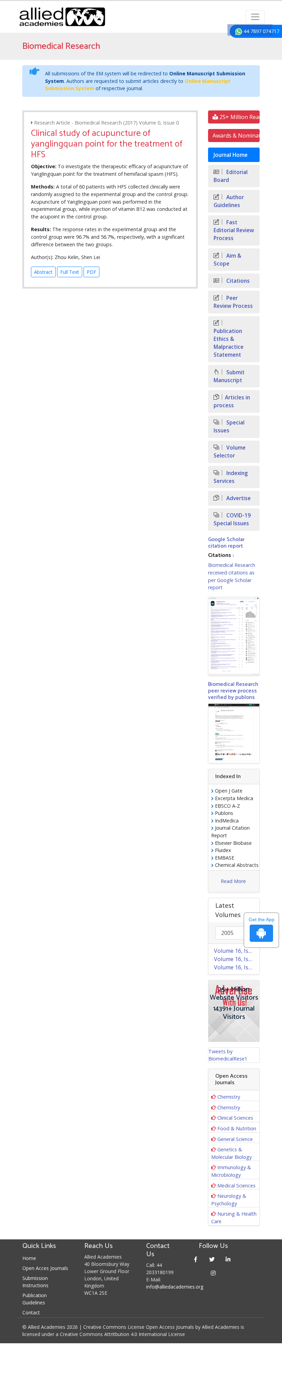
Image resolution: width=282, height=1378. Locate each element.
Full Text (69, 272)
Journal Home (231, 155)
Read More (233, 881)
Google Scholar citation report (226, 543)
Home (29, 1258)
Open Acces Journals (45, 1268)
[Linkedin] (228, 1259)
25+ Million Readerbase (239, 117)
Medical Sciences (236, 1185)
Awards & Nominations (236, 135)
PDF (91, 272)
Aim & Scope (227, 259)
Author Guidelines (229, 201)
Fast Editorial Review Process (234, 230)
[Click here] (233, 636)
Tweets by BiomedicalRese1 (227, 1055)
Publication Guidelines (34, 1299)
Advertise (238, 498)
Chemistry (228, 1097)
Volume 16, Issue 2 (236, 959)
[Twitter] (212, 1259)
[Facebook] (196, 1259)
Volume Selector (230, 451)
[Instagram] (213, 1273)
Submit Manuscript (229, 376)
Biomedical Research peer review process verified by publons (233, 691)
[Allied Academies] (62, 17)
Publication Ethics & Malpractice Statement (228, 342)
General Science (235, 1139)
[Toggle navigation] (255, 17)
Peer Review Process (233, 302)
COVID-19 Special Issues (232, 519)
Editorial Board (231, 176)
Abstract (43, 272)
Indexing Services (231, 477)
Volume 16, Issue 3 (236, 951)
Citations (237, 280)
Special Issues (229, 426)
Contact (31, 1312)
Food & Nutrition (236, 1128)
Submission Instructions (35, 1282)
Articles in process (232, 401)
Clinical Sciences (235, 1118)
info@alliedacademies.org (174, 1286)
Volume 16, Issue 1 (236, 967)
